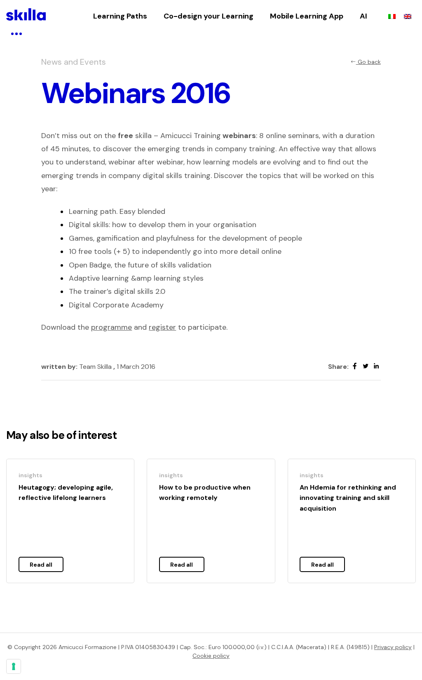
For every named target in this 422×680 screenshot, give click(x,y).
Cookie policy (211, 655)
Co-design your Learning (208, 16)
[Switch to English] (407, 16)
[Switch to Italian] (392, 16)
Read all (41, 564)
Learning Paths (120, 16)
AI (363, 16)
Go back (368, 62)
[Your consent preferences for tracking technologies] (14, 666)
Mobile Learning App (306, 16)
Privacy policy (393, 647)
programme (111, 327)
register (162, 327)
